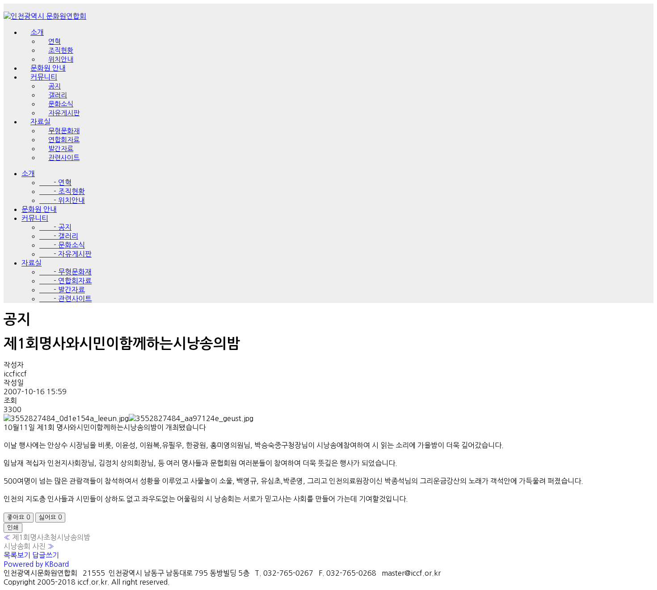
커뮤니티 (34, 218)
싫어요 (50, 517)
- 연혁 (55, 182)
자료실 (31, 262)
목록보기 (17, 555)
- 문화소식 (62, 245)
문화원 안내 (39, 209)
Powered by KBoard (36, 564)
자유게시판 (64, 113)
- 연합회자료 (65, 280)
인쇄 (13, 528)
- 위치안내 (62, 200)
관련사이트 (64, 157)
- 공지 (55, 227)
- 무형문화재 (65, 271)
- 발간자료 (62, 289)
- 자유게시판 (65, 253)
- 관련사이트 (65, 298)
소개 (37, 32)
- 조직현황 (62, 191)
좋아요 (18, 517)
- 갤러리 (58, 236)
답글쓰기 (45, 555)
